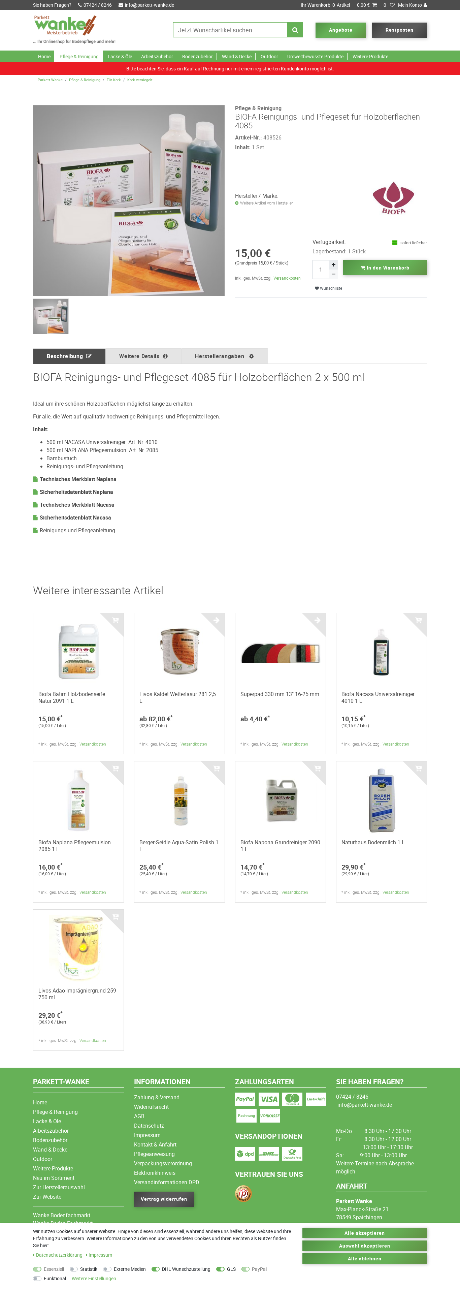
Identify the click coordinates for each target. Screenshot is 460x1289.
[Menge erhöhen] (333, 265)
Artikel (335, 5)
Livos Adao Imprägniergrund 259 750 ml (77, 994)
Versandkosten (287, 278)
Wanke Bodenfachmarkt (61, 1215)
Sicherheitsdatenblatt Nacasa (75, 517)
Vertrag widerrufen (164, 1199)
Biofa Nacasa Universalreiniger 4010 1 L (378, 697)
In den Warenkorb (387, 267)
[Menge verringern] (333, 274)
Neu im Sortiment (53, 1178)
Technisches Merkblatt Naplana (78, 479)
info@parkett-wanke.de (149, 5)
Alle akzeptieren (364, 1233)
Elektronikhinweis (154, 1172)
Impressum (147, 1135)
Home (44, 56)
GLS (231, 1269)
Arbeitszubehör (157, 56)
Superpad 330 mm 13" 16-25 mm (279, 694)
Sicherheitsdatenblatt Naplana (76, 492)
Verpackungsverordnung (163, 1163)
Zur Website (47, 1196)
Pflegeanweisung (154, 1154)
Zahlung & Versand (156, 1097)
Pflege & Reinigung (79, 56)
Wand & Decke (237, 56)
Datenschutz (149, 1125)
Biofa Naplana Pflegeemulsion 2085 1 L (74, 846)
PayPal (259, 1269)
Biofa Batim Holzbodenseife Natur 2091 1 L (71, 697)
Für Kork (114, 79)
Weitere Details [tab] (139, 356)
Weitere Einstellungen (94, 1278)
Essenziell (54, 1269)
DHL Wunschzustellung (186, 1269)
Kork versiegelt (140, 79)
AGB (139, 1116)
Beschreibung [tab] (65, 356)
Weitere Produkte (370, 56)
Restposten (400, 30)
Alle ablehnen (365, 1258)
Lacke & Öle (120, 56)
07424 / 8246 (98, 5)
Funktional (55, 1278)
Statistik (88, 1269)
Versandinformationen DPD (166, 1182)
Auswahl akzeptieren (364, 1246)
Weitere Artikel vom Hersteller (266, 203)
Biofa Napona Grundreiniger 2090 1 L (280, 846)
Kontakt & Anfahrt (155, 1144)
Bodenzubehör (197, 56)
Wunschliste (330, 288)
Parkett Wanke (50, 79)
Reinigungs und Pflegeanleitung (77, 530)
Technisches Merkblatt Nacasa (77, 504)
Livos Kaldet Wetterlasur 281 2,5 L (177, 697)
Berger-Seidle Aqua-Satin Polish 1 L (179, 846)
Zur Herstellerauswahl (59, 1187)
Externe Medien (130, 1269)
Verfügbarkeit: (329, 242)
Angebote (341, 30)
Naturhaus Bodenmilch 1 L (373, 842)
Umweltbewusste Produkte (315, 56)
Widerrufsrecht (151, 1106)
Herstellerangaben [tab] (220, 356)
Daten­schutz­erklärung (60, 1255)
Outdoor (269, 56)
